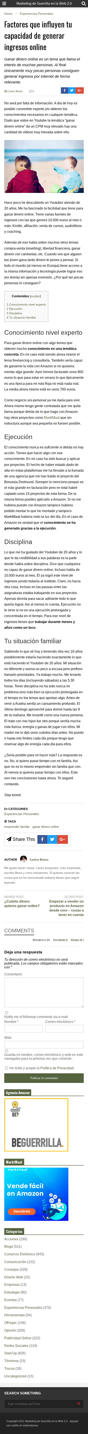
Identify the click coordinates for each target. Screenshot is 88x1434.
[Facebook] (64, 90)
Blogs (8, 1246)
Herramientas (14, 1315)
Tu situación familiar (21, 317)
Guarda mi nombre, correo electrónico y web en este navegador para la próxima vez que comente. (43, 1056)
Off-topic (10, 1323)
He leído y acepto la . (41, 1068)
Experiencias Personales (21, 814)
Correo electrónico (60, 1021)
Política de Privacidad (56, 1068)
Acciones (11, 1239)
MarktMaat (52, 417)
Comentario (13, 974)
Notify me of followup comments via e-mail (36, 1017)
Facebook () (60, 940)
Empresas (12, 1284)
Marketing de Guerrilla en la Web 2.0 (44, 3)
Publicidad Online (17, 1338)
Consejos (11, 1269)
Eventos (10, 1300)
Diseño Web (13, 1277)
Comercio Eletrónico (19, 1254)
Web (7, 1037)
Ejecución (14, 308)
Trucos (9, 1368)
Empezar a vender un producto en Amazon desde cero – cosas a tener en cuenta (66, 908)
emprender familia (16, 826)
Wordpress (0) (42, 940)
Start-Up (10, 1353)
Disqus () (77, 940)
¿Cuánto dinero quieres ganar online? (22, 904)
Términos (11, 1361)
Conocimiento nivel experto (26, 304)
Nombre (11, 1021)
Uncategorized (15, 1376)
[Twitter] (72, 90)
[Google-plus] (80, 90)
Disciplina (14, 313)
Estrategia (12, 1292)
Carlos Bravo (15, 91)
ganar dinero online (45, 826)
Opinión (10, 1330)
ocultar (35, 296)
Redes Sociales (16, 1346)
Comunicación (15, 1262)
